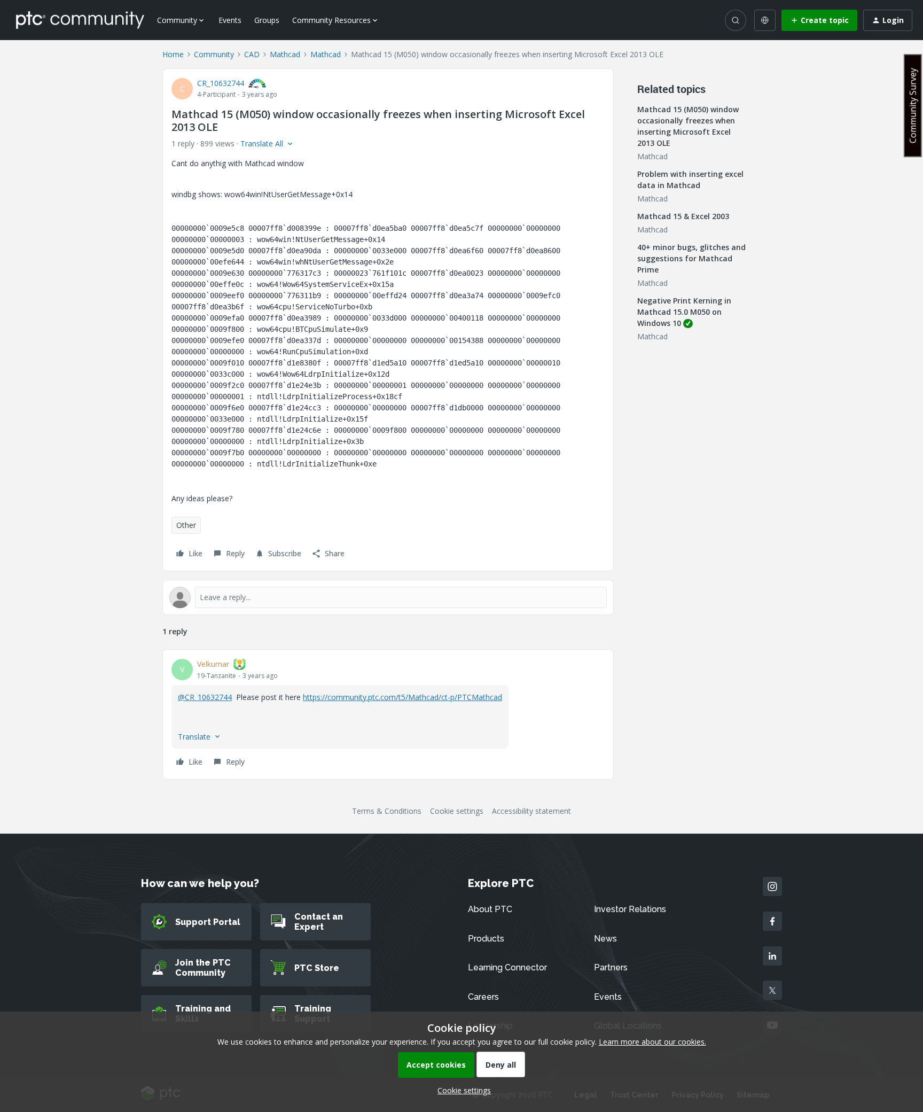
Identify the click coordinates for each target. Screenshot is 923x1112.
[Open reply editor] (388, 597)
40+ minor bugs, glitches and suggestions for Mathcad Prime (691, 258)
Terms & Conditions (386, 811)
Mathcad (285, 54)
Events (229, 20)
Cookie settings (456, 811)
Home (173, 54)
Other (186, 525)
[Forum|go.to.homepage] (80, 19)
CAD (252, 54)
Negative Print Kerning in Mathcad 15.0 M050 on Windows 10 (684, 312)
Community (214, 54)
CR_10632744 (220, 83)
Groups (266, 20)
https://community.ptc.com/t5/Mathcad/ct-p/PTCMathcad (402, 697)
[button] (819, 20)
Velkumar (213, 664)
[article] (388, 714)
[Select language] (765, 20)
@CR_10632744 (205, 697)
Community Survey (913, 105)
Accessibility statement (531, 811)
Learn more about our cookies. (652, 1042)
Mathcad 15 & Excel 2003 (683, 216)
